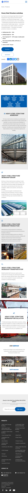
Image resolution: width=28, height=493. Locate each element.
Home (2, 7)
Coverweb (8, 487)
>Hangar (3, 453)
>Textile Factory (19, 441)
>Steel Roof (18, 435)
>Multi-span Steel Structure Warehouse (6, 428)
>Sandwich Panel (5, 463)
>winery (17, 431)
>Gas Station (4, 441)
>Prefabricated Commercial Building (20, 460)
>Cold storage (4, 450)
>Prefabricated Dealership (18, 457)
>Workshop (4, 456)
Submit (21, 409)
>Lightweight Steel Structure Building (19, 425)
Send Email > (7, 54)
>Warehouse (18, 453)
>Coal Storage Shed (6, 435)
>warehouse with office (6, 446)
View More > (7, 49)
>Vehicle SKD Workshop (4, 444)
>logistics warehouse (20, 443)
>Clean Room (18, 437)
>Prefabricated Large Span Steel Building (20, 451)
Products (7, 7)
